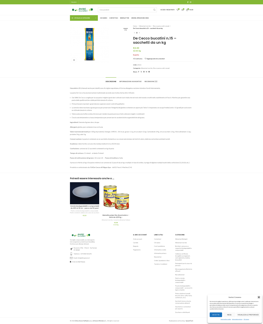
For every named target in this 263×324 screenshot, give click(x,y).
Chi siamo (246, 319)
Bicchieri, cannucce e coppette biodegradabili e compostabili (183, 248)
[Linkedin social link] (146, 71)
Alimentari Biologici (181, 239)
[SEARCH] (154, 9)
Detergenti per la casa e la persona (183, 264)
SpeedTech (189, 321)
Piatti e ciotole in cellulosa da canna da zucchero (84, 213)
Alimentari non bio (145, 26)
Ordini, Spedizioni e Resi (161, 260)
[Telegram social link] (149, 71)
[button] (259, 297)
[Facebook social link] (188, 2)
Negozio (135, 246)
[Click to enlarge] (74, 60)
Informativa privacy (237, 319)
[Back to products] (137, 33)
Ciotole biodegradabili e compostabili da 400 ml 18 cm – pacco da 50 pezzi (84, 207)
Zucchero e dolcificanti (182, 312)
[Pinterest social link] (144, 71)
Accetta (215, 315)
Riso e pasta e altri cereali (161, 26)
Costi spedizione (159, 246)
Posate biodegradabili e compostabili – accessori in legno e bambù (183, 288)
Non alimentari (179, 275)
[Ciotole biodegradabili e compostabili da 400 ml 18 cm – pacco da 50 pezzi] (84, 193)
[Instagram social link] (190, 2)
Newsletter (158, 257)
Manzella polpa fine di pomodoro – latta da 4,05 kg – (116, 216)
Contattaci (157, 239)
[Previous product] (134, 33)
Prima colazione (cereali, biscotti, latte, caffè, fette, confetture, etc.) (183, 295)
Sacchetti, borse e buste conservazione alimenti (183, 302)
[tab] (111, 80)
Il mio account (137, 239)
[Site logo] (83, 9)
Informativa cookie (226, 319)
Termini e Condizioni (160, 264)
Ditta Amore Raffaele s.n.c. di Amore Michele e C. (91, 321)
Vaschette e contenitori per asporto (183, 308)
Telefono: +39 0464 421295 (83, 254)
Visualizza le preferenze (248, 315)
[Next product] (139, 33)
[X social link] (141, 71)
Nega (229, 315)
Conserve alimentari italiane (121, 220)
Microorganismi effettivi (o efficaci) (183, 270)
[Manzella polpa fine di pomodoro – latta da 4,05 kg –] (116, 197)
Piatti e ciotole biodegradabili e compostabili (84, 211)
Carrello (135, 242)
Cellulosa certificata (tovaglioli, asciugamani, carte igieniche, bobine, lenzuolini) (182, 257)
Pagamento (137, 250)
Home (135, 26)
